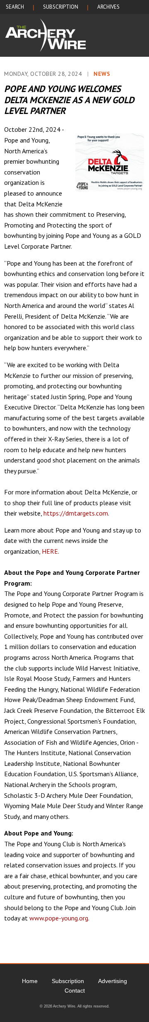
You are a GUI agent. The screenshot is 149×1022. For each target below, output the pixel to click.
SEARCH (15, 6)
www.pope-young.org (58, 918)
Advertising (112, 981)
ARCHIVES (108, 6)
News (102, 73)
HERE (50, 551)
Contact (75, 990)
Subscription (68, 981)
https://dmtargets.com (75, 513)
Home (30, 981)
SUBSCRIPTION (60, 6)
